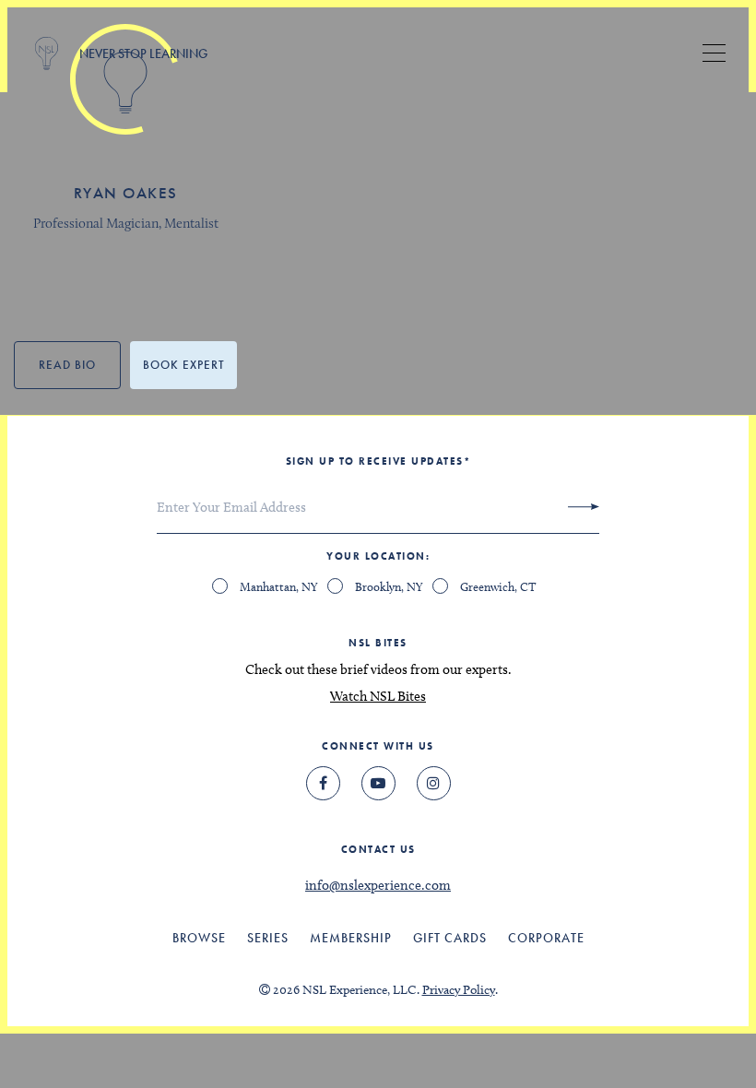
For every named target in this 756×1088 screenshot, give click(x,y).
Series (268, 937)
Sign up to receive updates (378, 461)
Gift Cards (450, 937)
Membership (351, 937)
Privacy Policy (458, 990)
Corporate (546, 937)
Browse (199, 937)
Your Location (376, 556)
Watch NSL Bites (378, 696)
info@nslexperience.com (378, 885)
